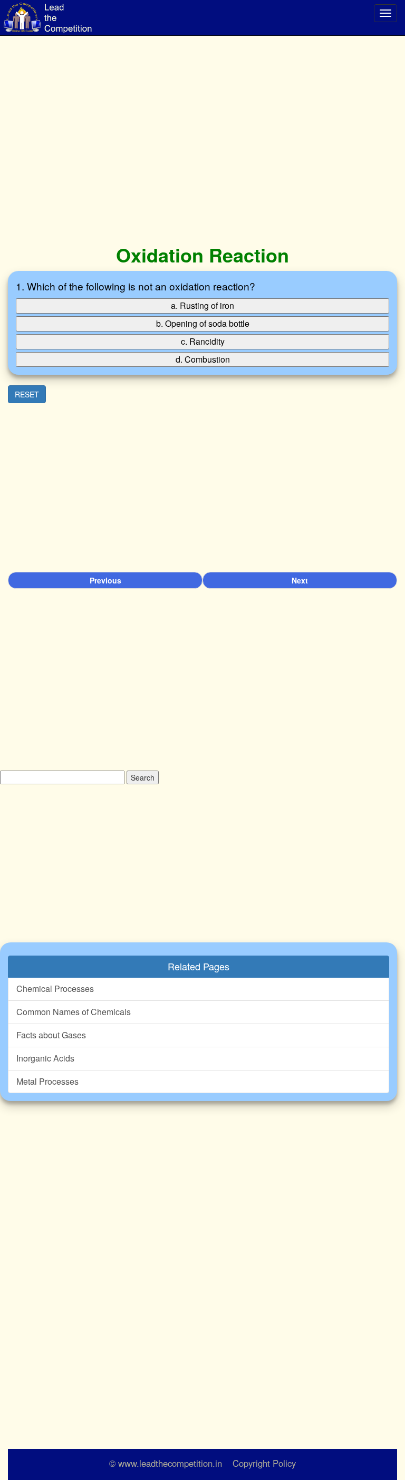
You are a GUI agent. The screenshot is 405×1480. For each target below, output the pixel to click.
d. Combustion (203, 359)
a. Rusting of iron (202, 305)
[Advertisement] (202, 142)
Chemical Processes (55, 988)
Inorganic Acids (45, 1058)
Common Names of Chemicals (73, 1012)
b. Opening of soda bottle (202, 323)
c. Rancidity (203, 341)
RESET (27, 394)
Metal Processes (47, 1081)
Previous (105, 580)
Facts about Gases (51, 1035)
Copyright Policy (264, 1463)
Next (300, 580)
